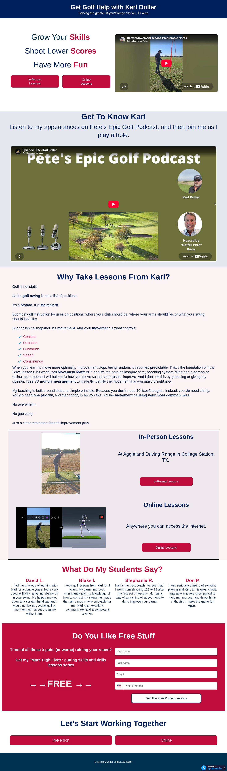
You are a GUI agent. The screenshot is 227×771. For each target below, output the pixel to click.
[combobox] (119, 685)
